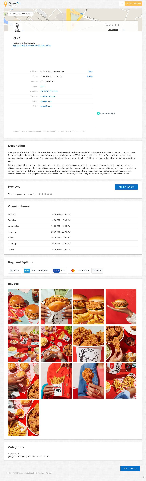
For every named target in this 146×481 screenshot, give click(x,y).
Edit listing (130, 468)
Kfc (84, 131)
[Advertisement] (51, 118)
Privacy (48, 473)
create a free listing (133, 4)
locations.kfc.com (48, 96)
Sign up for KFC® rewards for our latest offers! (32, 45)
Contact (41, 473)
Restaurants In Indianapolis (70, 131)
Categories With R (51, 131)
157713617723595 (49, 91)
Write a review (126, 187)
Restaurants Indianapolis (22, 14)
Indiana (15, 131)
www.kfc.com (46, 101)
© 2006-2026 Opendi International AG (21, 473)
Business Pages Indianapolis (31, 131)
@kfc (42, 86)
